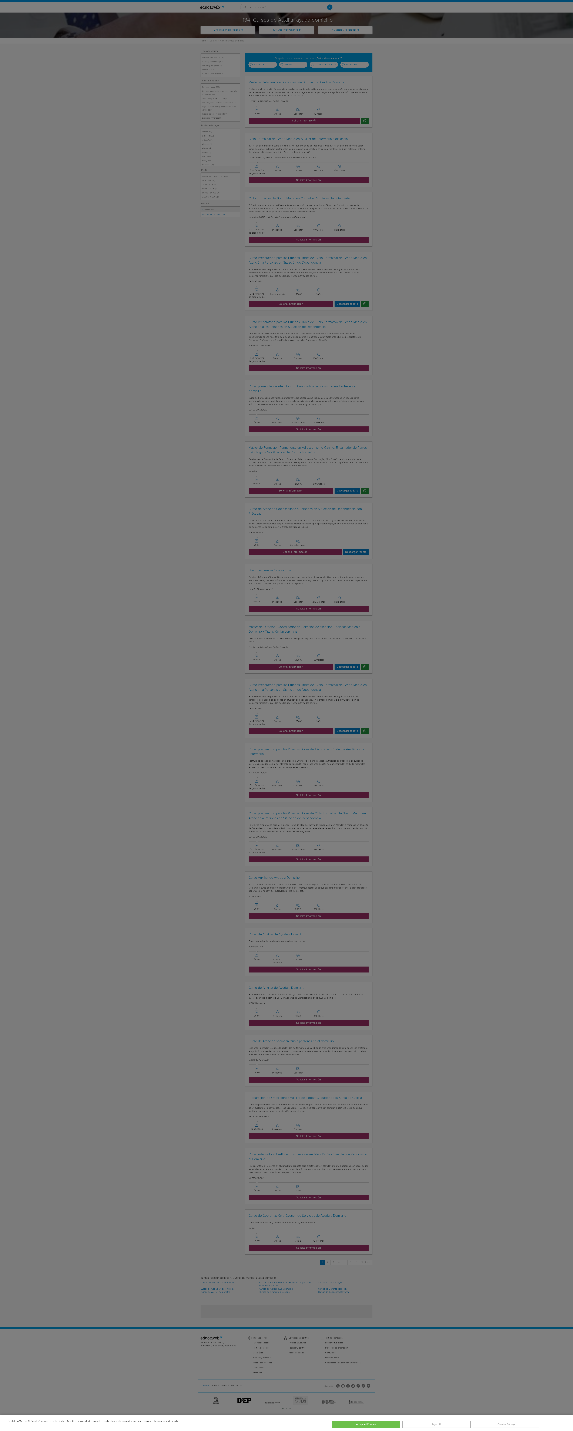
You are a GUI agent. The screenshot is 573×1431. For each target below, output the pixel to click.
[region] (286, 1423)
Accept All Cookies (366, 1424)
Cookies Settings (506, 1424)
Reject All (436, 1424)
